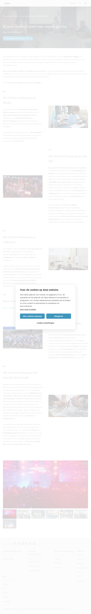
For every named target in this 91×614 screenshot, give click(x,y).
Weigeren (58, 316)
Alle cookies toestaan (32, 316)
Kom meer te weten (28, 309)
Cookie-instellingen (45, 323)
